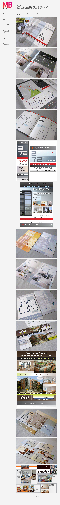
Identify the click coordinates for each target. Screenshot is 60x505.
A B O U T (4, 13)
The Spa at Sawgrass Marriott (6, 31)
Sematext (4, 43)
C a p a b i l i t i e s (5, 14)
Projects (4, 19)
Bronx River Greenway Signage (6, 26)
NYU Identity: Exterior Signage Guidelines (7, 30)
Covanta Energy (4, 37)
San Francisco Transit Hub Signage (6, 29)
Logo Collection (4, 32)
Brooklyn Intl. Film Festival (6, 24)
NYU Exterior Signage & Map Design (7, 25)
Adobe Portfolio (38, 502)
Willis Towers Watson (5, 23)
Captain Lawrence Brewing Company (7, 38)
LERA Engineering (5, 39)
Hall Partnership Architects (6, 44)
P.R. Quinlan (4, 36)
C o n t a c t (4, 16)
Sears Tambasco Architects (6, 42)
